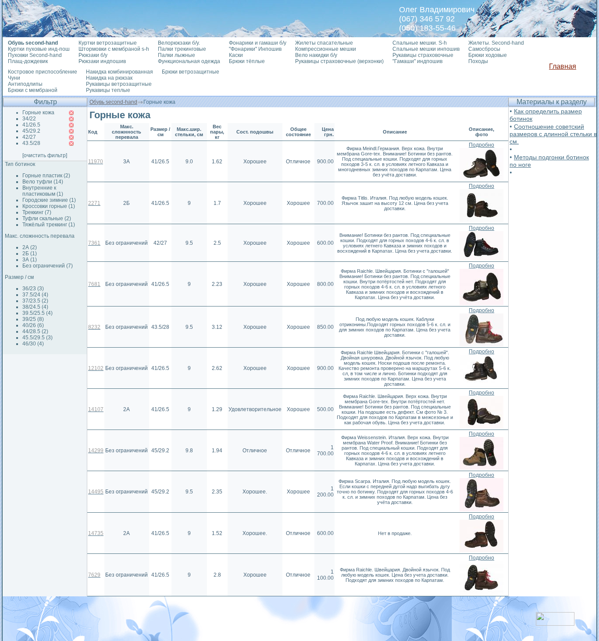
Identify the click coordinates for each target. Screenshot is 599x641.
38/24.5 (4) (35, 307)
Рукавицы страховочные (422, 55)
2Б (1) (29, 253)
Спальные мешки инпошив (426, 49)
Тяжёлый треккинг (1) (48, 225)
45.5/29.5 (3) (37, 338)
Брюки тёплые (247, 61)
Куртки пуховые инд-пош (39, 49)
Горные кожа (38, 112)
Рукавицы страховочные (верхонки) (339, 61)
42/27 (29, 137)
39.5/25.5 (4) (37, 313)
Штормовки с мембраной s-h (113, 49)
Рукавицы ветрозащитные (119, 84)
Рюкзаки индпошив (102, 61)
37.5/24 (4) (35, 295)
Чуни (14, 78)
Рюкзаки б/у (92, 55)
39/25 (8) (33, 319)
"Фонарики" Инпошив (255, 49)
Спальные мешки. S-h (419, 43)
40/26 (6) (33, 325)
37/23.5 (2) (35, 301)
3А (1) (29, 260)
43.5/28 (31, 143)
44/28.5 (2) (35, 331)
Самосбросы (484, 49)
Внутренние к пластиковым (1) (42, 191)
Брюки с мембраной (32, 90)
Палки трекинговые (182, 49)
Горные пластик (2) (46, 176)
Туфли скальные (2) (46, 218)
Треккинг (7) (36, 212)
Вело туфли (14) (42, 182)
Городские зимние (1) (49, 200)
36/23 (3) (33, 288)
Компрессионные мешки (325, 49)
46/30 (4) (33, 344)
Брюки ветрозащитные (190, 72)
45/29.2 (31, 131)
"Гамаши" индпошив (417, 61)
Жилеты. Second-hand (496, 43)
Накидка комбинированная (119, 72)
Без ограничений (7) (47, 266)
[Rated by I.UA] (555, 623)
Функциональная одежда (189, 61)
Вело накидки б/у (316, 55)
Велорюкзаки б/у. (179, 43)
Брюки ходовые (487, 55)
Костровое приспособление (42, 72)
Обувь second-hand (113, 102)
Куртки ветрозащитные (107, 43)
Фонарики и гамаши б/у (257, 43)
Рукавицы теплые (108, 90)
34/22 (29, 119)
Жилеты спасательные (324, 43)
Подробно (481, 145)
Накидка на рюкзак (109, 78)
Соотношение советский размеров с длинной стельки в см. (553, 134)
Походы (478, 61)
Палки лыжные (176, 55)
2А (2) (29, 247)
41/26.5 (31, 125)
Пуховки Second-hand (35, 55)
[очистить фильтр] (44, 155)
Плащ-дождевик (28, 61)
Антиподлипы (25, 84)
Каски (236, 55)
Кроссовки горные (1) (48, 206)
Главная (562, 66)
